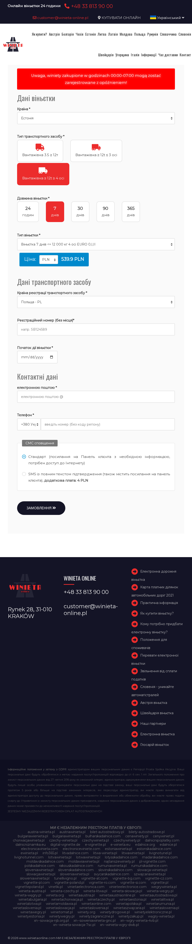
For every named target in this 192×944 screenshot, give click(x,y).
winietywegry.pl (61, 916)
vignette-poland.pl (69, 882)
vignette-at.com (94, 878)
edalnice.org (145, 844)
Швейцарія (106, 54)
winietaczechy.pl (101, 899)
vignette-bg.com (126, 878)
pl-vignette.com (152, 861)
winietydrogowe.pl (115, 912)
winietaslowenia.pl (94, 908)
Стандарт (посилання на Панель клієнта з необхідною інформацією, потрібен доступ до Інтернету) (99, 459)
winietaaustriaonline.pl (117, 895)
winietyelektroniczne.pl (153, 912)
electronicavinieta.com (39, 849)
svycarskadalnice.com (111, 874)
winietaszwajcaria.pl (129, 908)
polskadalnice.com (40, 866)
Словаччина (168, 34)
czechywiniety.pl (127, 840)
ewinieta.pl (29, 853)
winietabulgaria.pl (32, 899)
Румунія (152, 34)
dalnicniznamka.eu (30, 844)
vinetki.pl (55, 887)
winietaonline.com (96, 904)
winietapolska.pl (128, 904)
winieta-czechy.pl (65, 891)
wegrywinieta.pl (164, 887)
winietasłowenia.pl (164, 908)
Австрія (54, 34)
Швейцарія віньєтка (157, 713)
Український (169, 17)
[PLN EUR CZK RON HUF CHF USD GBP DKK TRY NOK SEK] (48, 259)
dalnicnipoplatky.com (162, 840)
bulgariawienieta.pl (33, 836)
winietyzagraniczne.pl (96, 916)
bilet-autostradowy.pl (107, 832)
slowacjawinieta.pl (40, 874)
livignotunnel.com (29, 857)
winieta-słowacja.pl (127, 891)
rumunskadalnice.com (149, 866)
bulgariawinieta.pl (67, 836)
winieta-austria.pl (32, 891)
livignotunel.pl (160, 853)
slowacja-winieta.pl (152, 870)
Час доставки (168, 54)
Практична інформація (159, 603)
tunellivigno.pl (65, 878)
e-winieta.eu (120, 844)
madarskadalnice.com (160, 857)
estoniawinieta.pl (118, 849)
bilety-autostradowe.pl (147, 832)
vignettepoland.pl (29, 887)
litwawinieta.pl (133, 853)
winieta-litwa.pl (95, 891)
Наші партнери (153, 723)
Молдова (126, 34)
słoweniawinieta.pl (34, 878)
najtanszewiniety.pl (119, 861)
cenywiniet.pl (163, 836)
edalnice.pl (168, 844)
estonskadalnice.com (154, 849)
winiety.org (86, 912)
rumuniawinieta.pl (112, 866)
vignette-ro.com (102, 882)
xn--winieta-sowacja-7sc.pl (74, 925)
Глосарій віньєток (154, 745)
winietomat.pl (62, 912)
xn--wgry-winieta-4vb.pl (139, 920)
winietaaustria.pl (82, 895)
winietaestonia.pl (132, 899)
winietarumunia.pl (160, 904)
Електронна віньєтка (157, 734)
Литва (102, 34)
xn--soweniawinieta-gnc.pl (95, 920)
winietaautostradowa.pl (158, 895)
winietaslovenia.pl (27, 908)
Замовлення (39, 508)
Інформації (148, 54)
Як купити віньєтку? (157, 613)
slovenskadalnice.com (76, 870)
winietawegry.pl (33, 912)
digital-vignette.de (65, 844)
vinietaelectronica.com (85, 887)
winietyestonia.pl (31, 916)
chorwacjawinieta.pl (28, 840)
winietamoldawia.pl (61, 904)
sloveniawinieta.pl (39, 870)
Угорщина (122, 54)
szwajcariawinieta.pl (150, 874)
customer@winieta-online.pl (62, 17)
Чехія (79, 34)
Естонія (90, 34)
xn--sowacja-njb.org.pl (51, 920)
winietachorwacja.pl (67, 899)
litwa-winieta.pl (105, 853)
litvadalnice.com (75, 853)
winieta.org (55, 895)
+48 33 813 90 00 (91, 6)
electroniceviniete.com (81, 849)
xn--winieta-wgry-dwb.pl (119, 925)
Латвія (113, 34)
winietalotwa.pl (29, 904)
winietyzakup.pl (130, 916)
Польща (139, 34)
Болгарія (68, 34)
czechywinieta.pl (95, 840)
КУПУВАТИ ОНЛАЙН (121, 17)
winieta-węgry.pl (28, 895)
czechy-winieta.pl (63, 840)
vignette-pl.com (37, 882)
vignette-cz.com (158, 878)
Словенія (184, 34)
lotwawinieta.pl (88, 857)
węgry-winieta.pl (161, 916)
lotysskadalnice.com (121, 857)
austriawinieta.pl (72, 832)
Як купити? (39, 34)
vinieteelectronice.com (128, 887)
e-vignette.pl (95, 844)
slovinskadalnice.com (115, 870)
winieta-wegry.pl (160, 891)
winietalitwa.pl (162, 899)
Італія (135, 54)
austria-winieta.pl (41, 832)
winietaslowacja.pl (60, 908)
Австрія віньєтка (153, 703)
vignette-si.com (133, 882)
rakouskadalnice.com (76, 866)
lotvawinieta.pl (59, 857)
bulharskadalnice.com (103, 836)
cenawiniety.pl (136, 836)
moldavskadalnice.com (45, 861)
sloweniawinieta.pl (74, 874)
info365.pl (50, 853)
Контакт (185, 54)
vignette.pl (159, 882)
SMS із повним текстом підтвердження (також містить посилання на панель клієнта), (99, 477)
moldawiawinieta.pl (83, 861)
